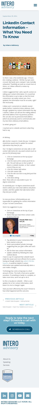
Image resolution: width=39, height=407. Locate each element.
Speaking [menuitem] (6, 362)
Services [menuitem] (6, 365)
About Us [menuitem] (6, 359)
